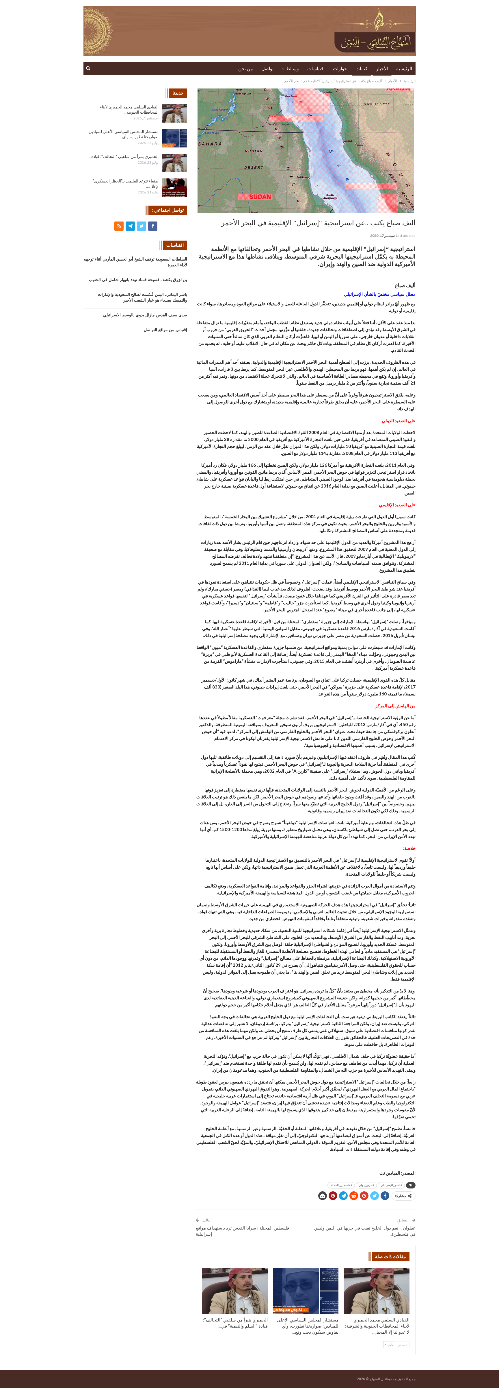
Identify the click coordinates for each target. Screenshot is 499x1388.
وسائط (292, 68)
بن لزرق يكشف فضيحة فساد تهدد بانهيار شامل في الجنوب (138, 280)
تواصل (267, 68)
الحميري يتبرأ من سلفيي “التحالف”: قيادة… (123, 156)
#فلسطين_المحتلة (341, 1185)
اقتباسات (316, 68)
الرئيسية (404, 68)
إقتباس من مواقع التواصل (165, 330)
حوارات (340, 68)
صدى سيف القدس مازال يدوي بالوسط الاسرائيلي (145, 315)
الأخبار (382, 68)
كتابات (361, 68)
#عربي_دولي (366, 1185)
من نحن (245, 68)
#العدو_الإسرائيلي (391, 1185)
